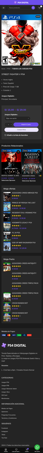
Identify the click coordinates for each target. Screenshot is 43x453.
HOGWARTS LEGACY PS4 (22, 223)
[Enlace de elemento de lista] (22, 382)
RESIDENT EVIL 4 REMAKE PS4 (24, 213)
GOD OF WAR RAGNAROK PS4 (24, 243)
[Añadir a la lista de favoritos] (18, 152)
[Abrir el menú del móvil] (3, 8)
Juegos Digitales (10, 114)
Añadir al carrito (26, 124)
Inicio (4, 69)
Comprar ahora (21, 129)
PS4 (9, 69)
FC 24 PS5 (16, 233)
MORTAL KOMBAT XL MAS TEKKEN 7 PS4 (10, 176)
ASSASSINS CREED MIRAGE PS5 (25, 193)
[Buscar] (33, 7)
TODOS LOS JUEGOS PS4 (22, 69)
